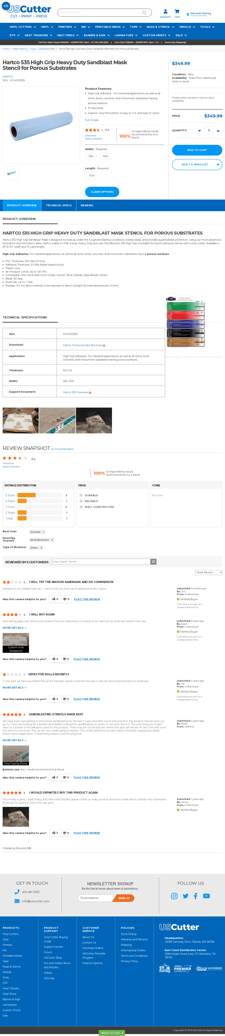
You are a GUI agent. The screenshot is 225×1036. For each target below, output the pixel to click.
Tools (205, 26)
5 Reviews (90, 135)
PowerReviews (64, 449)
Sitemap (49, 978)
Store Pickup (129, 934)
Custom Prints (154, 35)
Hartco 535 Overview (76, 392)
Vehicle (185, 26)
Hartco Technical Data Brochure (83, 345)
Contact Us (89, 942)
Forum (48, 952)
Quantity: (179, 130)
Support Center (53, 946)
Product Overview (22, 205)
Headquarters (189, 939)
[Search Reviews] (153, 562)
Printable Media (108, 26)
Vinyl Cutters (21, 26)
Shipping (126, 944)
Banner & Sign (94, 35)
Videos (48, 972)
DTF (12, 35)
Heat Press (66, 35)
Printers (65, 26)
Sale (179, 35)
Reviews (87, 205)
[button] (112, 42)
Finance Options (92, 963)
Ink (83, 26)
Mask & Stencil (158, 26)
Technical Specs (59, 205)
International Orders (133, 950)
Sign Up (124, 898)
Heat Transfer (36, 35)
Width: (96, 149)
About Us (88, 937)
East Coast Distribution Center (190, 954)
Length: (96, 168)
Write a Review (93, 138)
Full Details (91, 120)
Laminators (124, 35)
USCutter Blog (53, 957)
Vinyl (45, 26)
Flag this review (87, 599)
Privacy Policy (129, 961)
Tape (133, 26)
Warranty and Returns (134, 939)
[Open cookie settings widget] (6, 6)
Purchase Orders (92, 948)
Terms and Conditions (134, 955)
